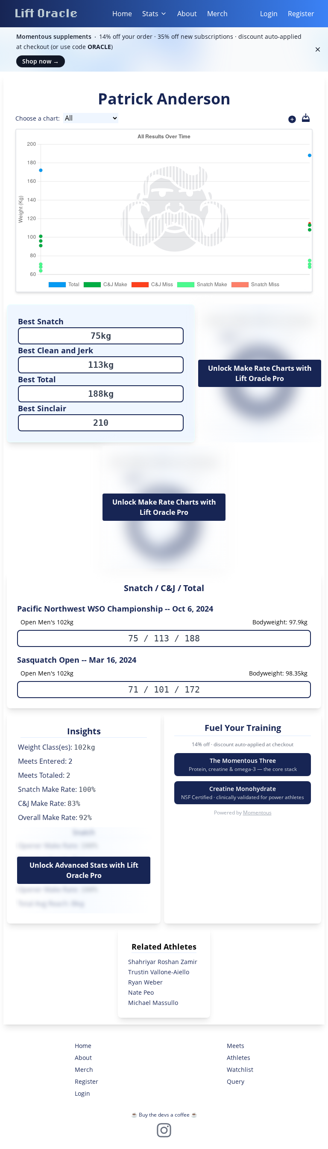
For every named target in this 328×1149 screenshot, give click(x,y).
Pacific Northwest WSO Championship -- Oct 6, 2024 (115, 608)
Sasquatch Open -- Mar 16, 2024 (76, 660)
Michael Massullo (153, 1003)
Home (122, 13)
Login (269, 13)
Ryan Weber (145, 982)
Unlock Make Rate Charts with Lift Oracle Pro (260, 373)
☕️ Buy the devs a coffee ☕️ (164, 1114)
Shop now (40, 61)
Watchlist (240, 1069)
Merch (217, 13)
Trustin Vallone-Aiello (158, 972)
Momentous (257, 812)
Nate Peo (141, 992)
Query (235, 1081)
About (187, 13)
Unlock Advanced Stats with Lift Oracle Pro (83, 870)
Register (301, 13)
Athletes (238, 1058)
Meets (235, 1046)
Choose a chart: (37, 118)
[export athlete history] (306, 118)
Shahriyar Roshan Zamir (162, 962)
